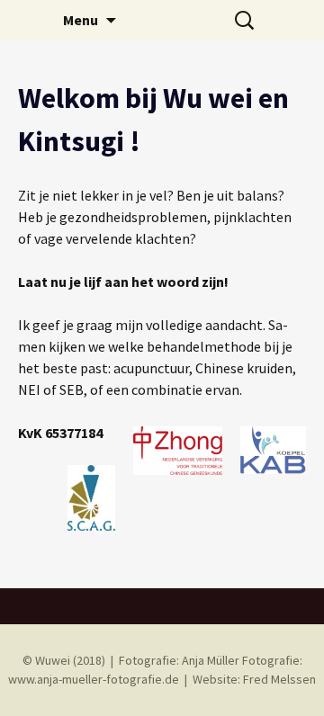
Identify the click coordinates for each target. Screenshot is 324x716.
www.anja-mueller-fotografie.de (93, 679)
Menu (80, 20)
